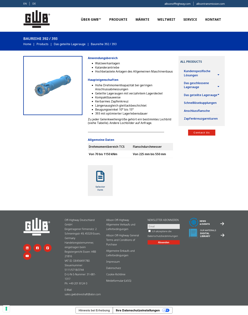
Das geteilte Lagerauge (70, 44)
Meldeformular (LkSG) (118, 280)
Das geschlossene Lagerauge (196, 85)
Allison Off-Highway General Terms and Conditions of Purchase (122, 240)
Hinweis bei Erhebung (94, 310)
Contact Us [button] (202, 132)
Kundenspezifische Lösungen (197, 73)
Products (42, 44)
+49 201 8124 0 (78, 283)
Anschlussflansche (197, 111)
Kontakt (213, 19)
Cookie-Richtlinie (115, 274)
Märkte (142, 19)
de (34, 3)
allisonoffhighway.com (177, 3)
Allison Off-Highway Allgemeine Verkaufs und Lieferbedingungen (120, 224)
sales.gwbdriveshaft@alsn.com (83, 294)
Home (27, 44)
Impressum (113, 261)
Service (190, 19)
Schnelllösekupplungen (200, 103)
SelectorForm (100, 188)
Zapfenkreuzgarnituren (201, 119)
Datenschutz (113, 268)
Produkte (118, 19)
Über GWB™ (91, 19)
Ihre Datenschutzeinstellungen (138, 310)
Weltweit (166, 19)
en (25, 3)
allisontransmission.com (210, 3)
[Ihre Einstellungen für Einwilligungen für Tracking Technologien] (6, 308)
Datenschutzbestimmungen (163, 236)
